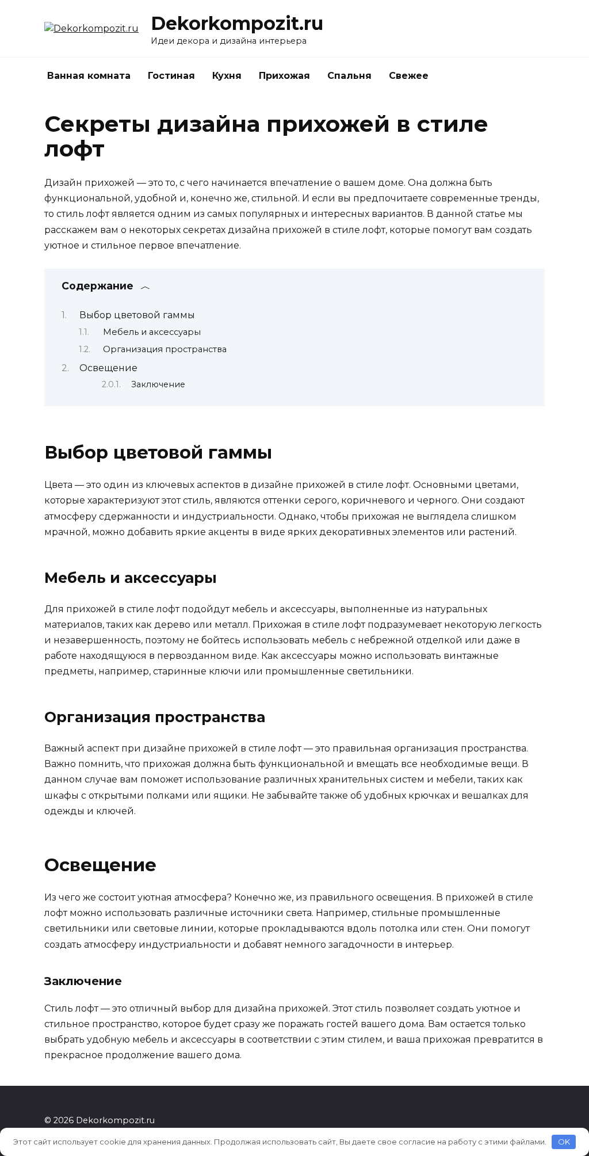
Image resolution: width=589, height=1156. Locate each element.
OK (564, 1141)
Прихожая (284, 75)
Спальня (349, 75)
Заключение (158, 384)
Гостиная (171, 75)
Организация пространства (165, 349)
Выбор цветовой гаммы (137, 315)
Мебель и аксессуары (152, 332)
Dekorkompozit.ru (237, 23)
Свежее (409, 75)
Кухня (227, 75)
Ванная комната (89, 75)
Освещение (108, 368)
